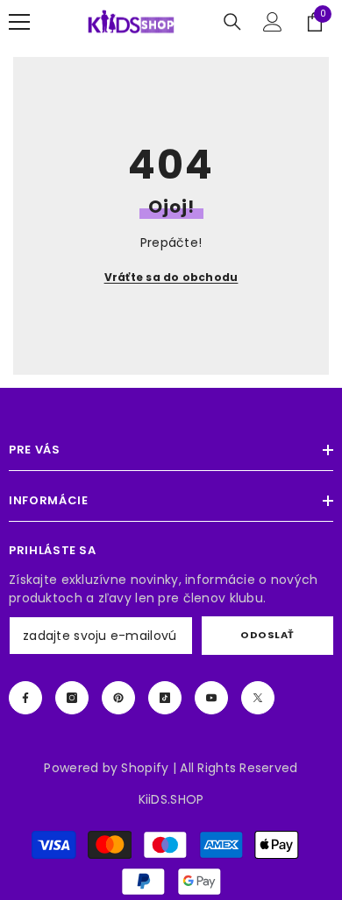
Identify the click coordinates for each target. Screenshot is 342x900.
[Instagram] (72, 697)
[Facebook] (25, 697)
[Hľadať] (232, 21)
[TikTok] (165, 697)
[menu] (19, 21)
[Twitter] (257, 697)
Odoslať (267, 635)
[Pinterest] (118, 697)
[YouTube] (211, 697)
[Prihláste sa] (272, 22)
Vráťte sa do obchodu (171, 277)
